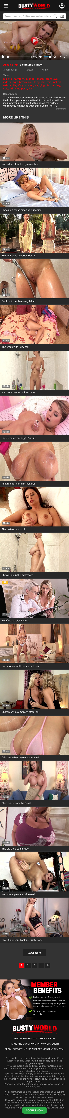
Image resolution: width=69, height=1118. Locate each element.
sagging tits (42, 85)
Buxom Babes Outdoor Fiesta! (18, 255)
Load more (34, 952)
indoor (7, 82)
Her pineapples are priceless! (18, 894)
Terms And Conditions (23, 1043)
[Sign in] (62, 6)
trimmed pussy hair (22, 88)
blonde (30, 78)
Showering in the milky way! (17, 575)
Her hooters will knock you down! (20, 666)
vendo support (33, 1049)
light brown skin (22, 82)
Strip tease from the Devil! (16, 803)
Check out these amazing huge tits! (22, 209)
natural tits (9, 85)
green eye (52, 78)
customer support (44, 1038)
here (12, 1100)
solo (5, 88)
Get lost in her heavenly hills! (18, 301)
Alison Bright (11, 64)
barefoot (19, 78)
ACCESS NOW (34, 1110)
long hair (39, 82)
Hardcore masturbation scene (18, 392)
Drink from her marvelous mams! (20, 757)
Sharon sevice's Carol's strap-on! (20, 711)
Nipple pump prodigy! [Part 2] (18, 438)
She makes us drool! (13, 529)
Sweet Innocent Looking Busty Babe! (22, 940)
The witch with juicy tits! (15, 346)
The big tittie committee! (15, 848)
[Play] (34, 41)
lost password (22, 1038)
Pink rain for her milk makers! (18, 483)
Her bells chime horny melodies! (20, 164)
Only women (25, 85)
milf (49, 82)
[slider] (18, 56)
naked (57, 82)
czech (40, 78)
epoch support (13, 1049)
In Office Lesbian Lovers (15, 620)
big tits (7, 78)
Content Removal (53, 1049)
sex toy (55, 85)
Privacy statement (48, 1043)
